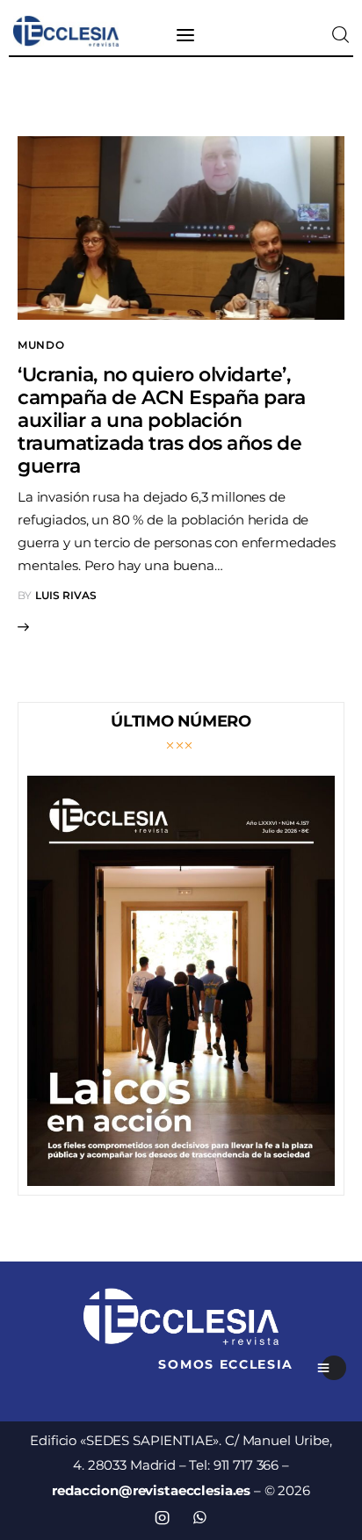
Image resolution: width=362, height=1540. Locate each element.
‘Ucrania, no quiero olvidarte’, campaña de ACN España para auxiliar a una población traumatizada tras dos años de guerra (162, 420)
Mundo (41, 344)
